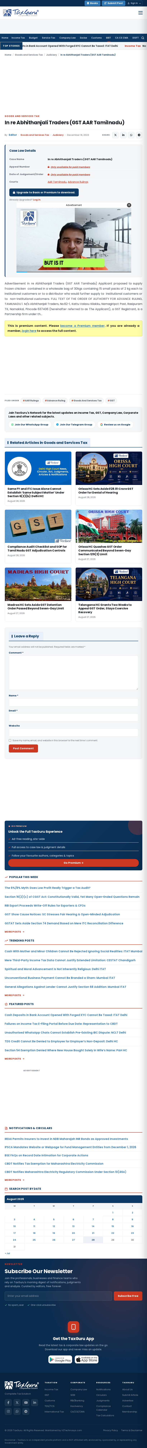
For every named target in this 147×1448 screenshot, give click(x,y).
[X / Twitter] (17, 1402)
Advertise (127, 1400)
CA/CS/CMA (77, 1411)
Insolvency (76, 1406)
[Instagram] (8, 1411)
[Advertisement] (73, 85)
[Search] (143, 38)
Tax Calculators (105, 1415)
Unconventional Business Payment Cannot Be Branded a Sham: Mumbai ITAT (60, 978)
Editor (13, 135)
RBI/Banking (77, 1400)
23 (132, 1233)
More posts (13, 931)
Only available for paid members (70, 167)
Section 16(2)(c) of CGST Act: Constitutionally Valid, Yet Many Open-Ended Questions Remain (72, 897)
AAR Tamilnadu (57, 182)
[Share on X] (115, 135)
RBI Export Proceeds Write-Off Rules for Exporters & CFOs (45, 905)
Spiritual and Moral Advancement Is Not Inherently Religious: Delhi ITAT (55, 969)
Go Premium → (74, 863)
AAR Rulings (32, 400)
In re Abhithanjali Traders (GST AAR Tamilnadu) (65, 122)
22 (112, 1233)
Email (13, 710)
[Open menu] (140, 13)
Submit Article (130, 1395)
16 (132, 1226)
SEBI (72, 1395)
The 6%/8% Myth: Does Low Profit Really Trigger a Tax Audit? (48, 888)
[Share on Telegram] (139, 135)
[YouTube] (25, 1402)
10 (14, 1226)
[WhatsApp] (17, 1411)
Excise (83, 37)
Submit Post (115, 3)
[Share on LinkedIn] (123, 135)
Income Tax (18, 37)
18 (34, 1233)
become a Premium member (82, 326)
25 (34, 1240)
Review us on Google (117, 424)
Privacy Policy (110, 1430)
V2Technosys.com (71, 1430)
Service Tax (48, 37)
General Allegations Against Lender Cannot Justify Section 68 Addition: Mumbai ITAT (65, 987)
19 (54, 1233)
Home (5, 37)
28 (93, 1240)
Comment (16, 652)
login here (29, 331)
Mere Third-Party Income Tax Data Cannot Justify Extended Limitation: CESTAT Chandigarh (70, 960)
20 (73, 1233)
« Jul (7, 1253)
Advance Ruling (56, 400)
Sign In (134, 3)
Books (94, 3)
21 (93, 1233)
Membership (129, 1411)
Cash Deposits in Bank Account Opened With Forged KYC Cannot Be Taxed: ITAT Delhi (66, 1015)
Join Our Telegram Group (76, 424)
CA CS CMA (121, 37)
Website (14, 725)
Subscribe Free (128, 1296)
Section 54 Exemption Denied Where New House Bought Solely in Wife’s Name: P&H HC (66, 1050)
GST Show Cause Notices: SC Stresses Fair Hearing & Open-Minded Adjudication (62, 914)
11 (34, 1226)
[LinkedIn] (34, 1402)
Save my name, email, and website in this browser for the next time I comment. (55, 740)
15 (113, 1226)
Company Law (67, 37)
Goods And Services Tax (87, 400)
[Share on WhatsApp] (131, 135)
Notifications (103, 1389)
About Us (127, 1389)
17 (14, 1233)
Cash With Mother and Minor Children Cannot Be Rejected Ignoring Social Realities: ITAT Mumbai (73, 951)
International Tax (54, 1411)
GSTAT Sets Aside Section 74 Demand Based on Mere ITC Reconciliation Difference (64, 923)
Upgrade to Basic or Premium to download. (45, 192)
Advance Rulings (78, 182)
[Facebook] (8, 1402)
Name (13, 695)
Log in (37, 199)
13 (73, 1226)
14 (93, 1226)
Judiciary (51, 54)
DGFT (135, 37)
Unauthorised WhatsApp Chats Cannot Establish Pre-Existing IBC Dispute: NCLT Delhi (65, 1032)
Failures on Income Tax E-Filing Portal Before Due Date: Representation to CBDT (61, 1024)
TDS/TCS (49, 1406)
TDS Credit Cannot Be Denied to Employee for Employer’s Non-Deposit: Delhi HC (61, 1041)
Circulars (101, 1395)
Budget (33, 37)
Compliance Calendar (103, 1408)
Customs (96, 37)
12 (54, 1226)
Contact (127, 1406)
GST (108, 37)
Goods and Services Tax (29, 54)
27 (73, 1240)
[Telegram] (25, 1411)
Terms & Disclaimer (131, 1430)
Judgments (103, 1400)
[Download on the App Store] (87, 1359)
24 (14, 1240)
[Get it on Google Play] (60, 1359)
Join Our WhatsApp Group (31, 424)
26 (53, 1240)
